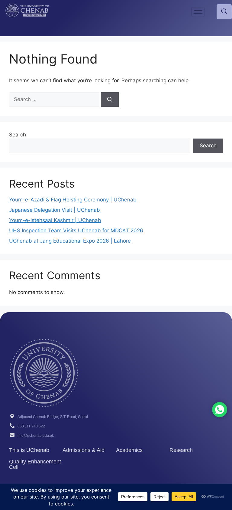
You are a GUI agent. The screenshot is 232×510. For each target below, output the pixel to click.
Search (17, 135)
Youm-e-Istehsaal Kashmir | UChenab (55, 220)
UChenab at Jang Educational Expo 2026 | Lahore (70, 241)
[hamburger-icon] (198, 12)
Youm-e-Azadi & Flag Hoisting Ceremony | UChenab (73, 200)
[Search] (110, 99)
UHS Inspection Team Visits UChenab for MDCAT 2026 (76, 230)
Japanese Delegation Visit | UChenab (54, 210)
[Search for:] (55, 99)
